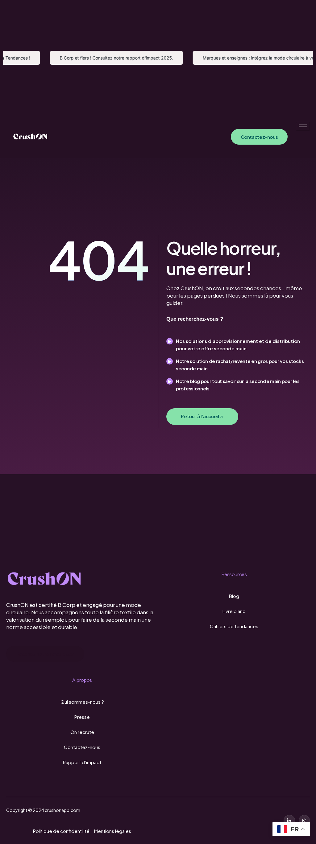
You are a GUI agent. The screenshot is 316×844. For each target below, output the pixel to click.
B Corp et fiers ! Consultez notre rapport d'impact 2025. (110, 57)
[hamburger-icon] (303, 126)
